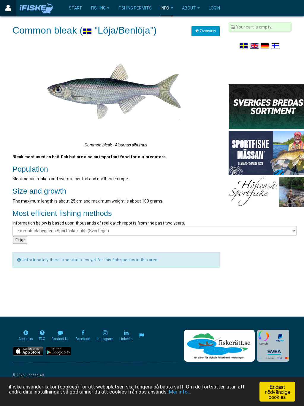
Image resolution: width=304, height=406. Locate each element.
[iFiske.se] (36, 8)
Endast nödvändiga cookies (277, 391)
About (189, 8)
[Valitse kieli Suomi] (275, 45)
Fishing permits (135, 8)
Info (165, 8)
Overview (207, 31)
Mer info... (180, 392)
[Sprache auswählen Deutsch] (265, 45)
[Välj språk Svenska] (244, 45)
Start (75, 8)
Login (214, 8)
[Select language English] (254, 45)
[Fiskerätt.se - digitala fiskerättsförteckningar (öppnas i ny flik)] (219, 346)
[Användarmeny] (8, 8)
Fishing (98, 8)
